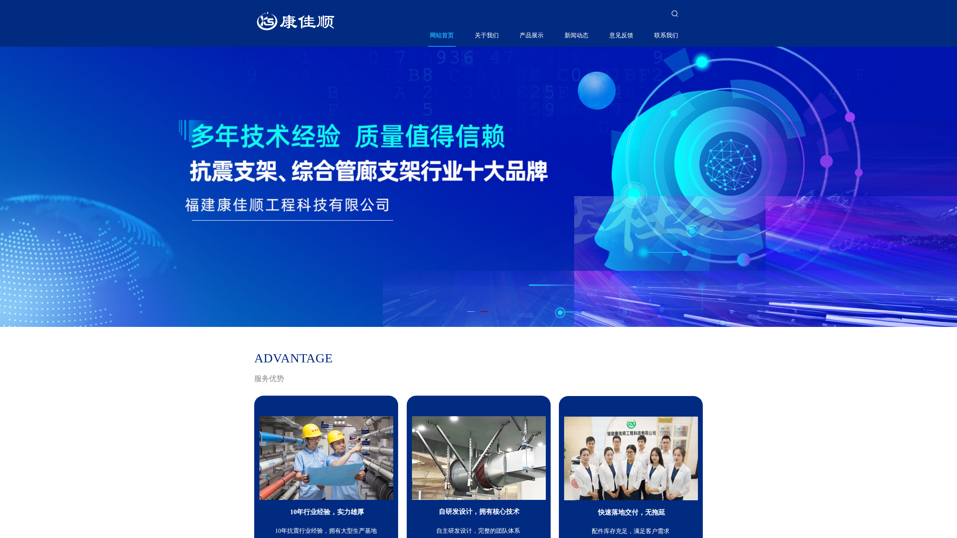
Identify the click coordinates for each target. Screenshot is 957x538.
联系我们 (666, 35)
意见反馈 (621, 35)
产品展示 (532, 35)
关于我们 (487, 35)
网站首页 (442, 35)
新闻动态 (576, 35)
